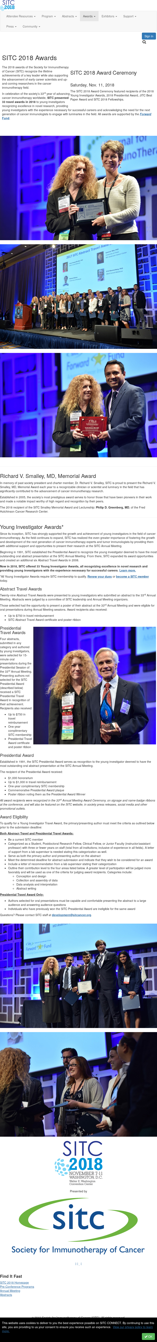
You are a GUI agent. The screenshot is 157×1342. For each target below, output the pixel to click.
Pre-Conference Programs (17, 1287)
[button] (21, 16)
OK (149, 1336)
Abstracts (6, 1295)
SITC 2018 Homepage (14, 1282)
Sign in (149, 36)
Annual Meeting (10, 1291)
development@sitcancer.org (71, 915)
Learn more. (127, 570)
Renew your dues (99, 576)
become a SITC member (132, 576)
